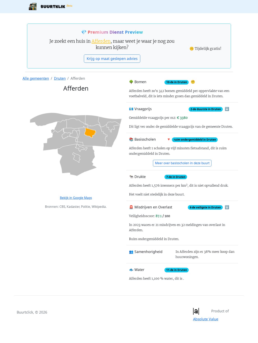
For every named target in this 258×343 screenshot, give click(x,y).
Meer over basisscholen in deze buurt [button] (182, 163)
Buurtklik (54, 6)
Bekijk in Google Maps (76, 198)
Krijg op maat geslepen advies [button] (112, 58)
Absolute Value (205, 319)
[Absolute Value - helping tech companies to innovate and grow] (195, 310)
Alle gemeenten (36, 78)
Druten (60, 78)
